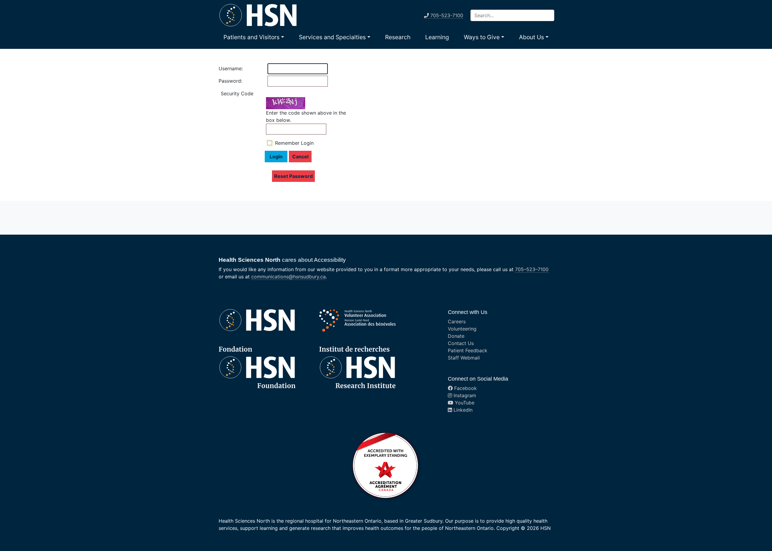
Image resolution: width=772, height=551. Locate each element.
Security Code (237, 93)
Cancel (300, 157)
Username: (225, 68)
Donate (456, 336)
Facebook (465, 388)
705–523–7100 (532, 269)
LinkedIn (462, 410)
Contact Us (461, 343)
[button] (253, 37)
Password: (225, 81)
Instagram (464, 395)
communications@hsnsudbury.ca (288, 277)
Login (276, 157)
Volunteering (462, 329)
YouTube (463, 403)
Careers (457, 321)
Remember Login (294, 143)
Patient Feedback (467, 350)
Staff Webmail (464, 358)
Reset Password (293, 176)
